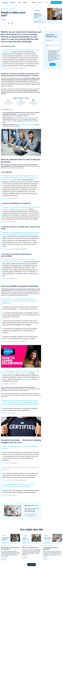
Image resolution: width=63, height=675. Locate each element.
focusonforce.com (25, 379)
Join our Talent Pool (30, 515)
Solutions (25, 2)
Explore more (31, 564)
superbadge (21, 119)
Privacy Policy (50, 60)
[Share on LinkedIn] (12, 23)
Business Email (49, 40)
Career (3, 19)
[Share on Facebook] (9, 23)
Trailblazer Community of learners (23, 124)
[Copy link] (2, 23)
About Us (34, 2)
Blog (20, 2)
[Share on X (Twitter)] (5, 23)
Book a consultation (56, 2)
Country (48, 45)
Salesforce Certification (28, 117)
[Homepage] (4, 2)
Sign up (52, 64)
